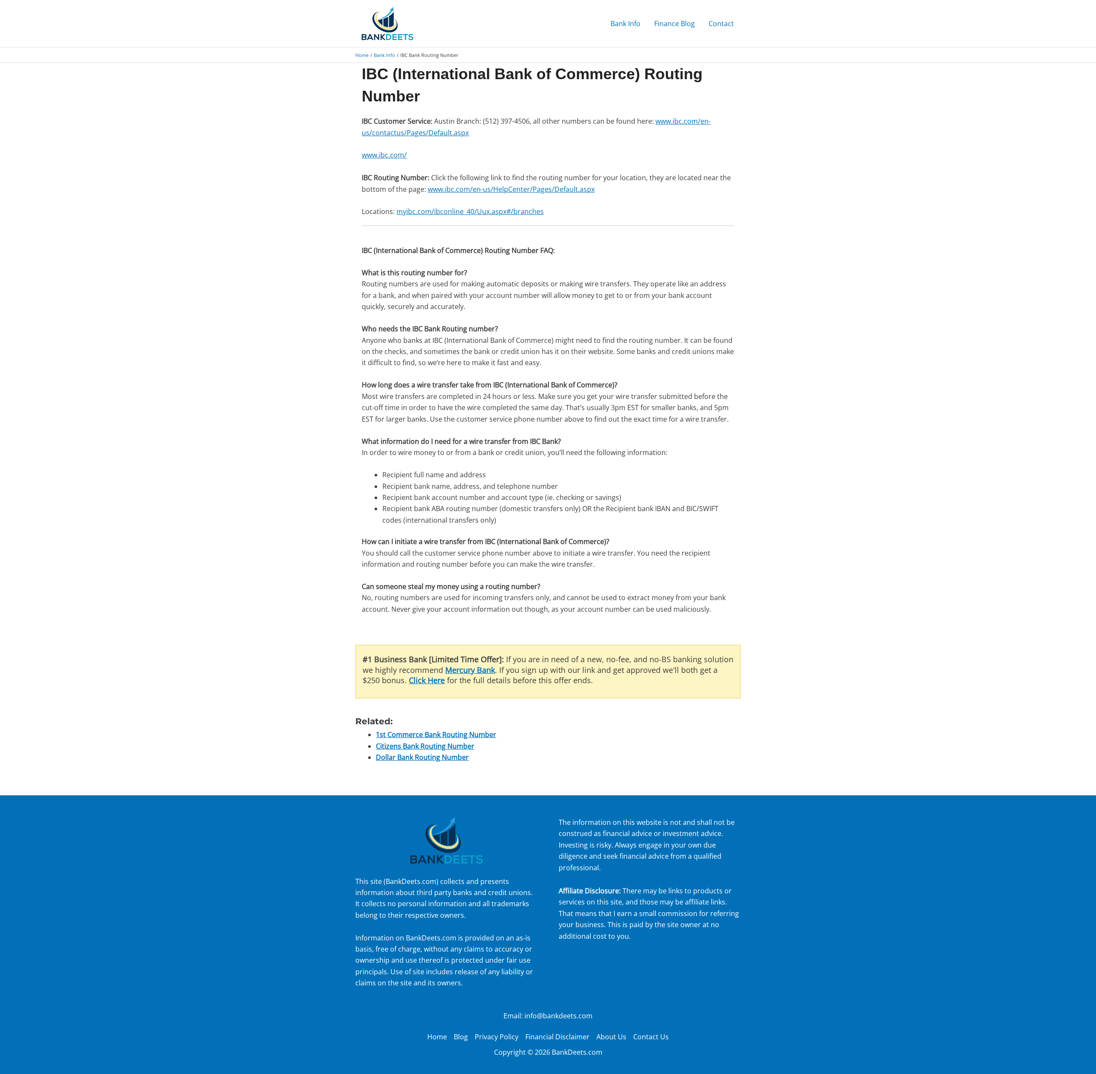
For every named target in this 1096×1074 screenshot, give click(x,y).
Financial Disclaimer (557, 1036)
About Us (611, 1036)
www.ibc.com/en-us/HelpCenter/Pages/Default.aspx (511, 189)
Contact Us (651, 1036)
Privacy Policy (496, 1036)
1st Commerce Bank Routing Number (436, 734)
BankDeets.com (411, 881)
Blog (461, 1036)
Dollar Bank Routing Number (422, 757)
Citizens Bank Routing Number (425, 746)
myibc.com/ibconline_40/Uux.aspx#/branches (470, 211)
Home (437, 1036)
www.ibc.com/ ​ (384, 155)
